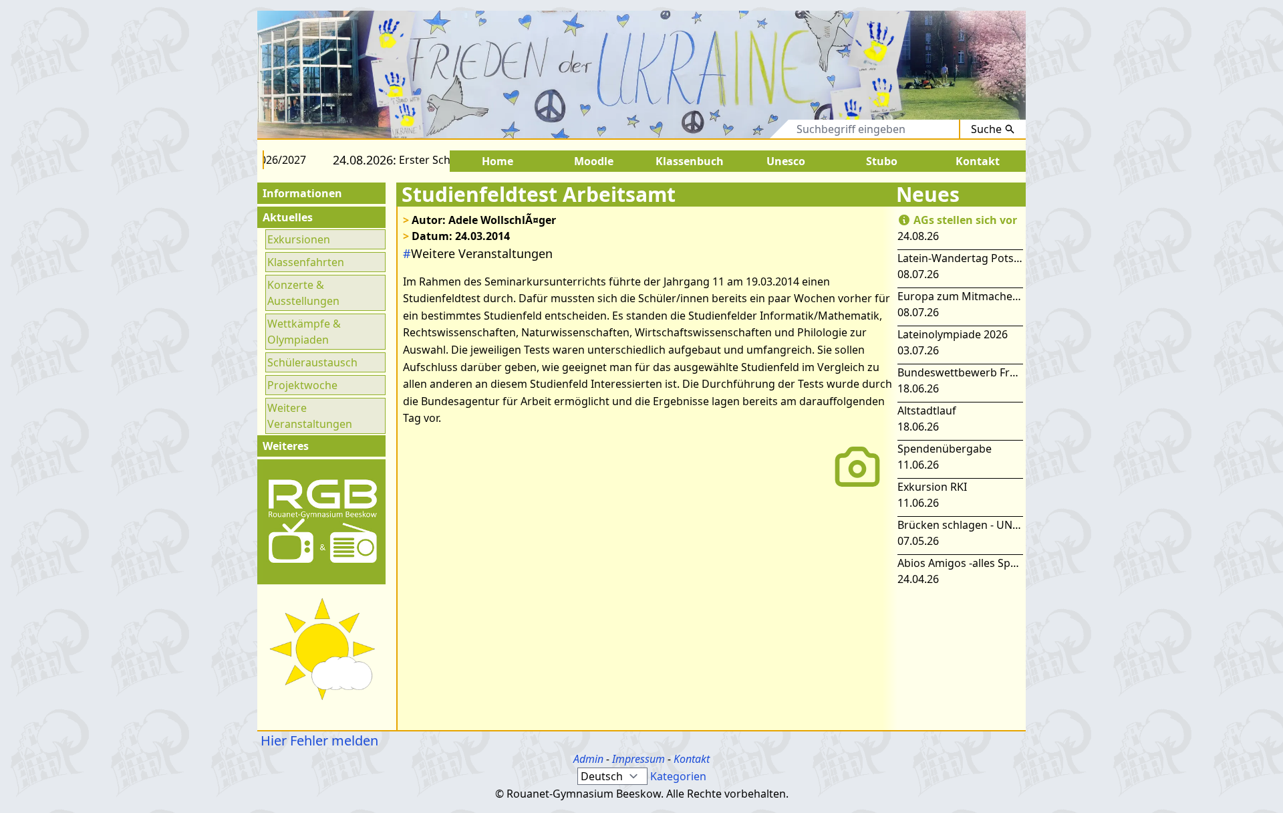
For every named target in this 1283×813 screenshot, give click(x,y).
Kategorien (678, 776)
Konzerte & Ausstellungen (303, 292)
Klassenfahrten (305, 262)
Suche (986, 129)
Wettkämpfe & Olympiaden (304, 331)
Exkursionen (298, 239)
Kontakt (692, 758)
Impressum (638, 758)
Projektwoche (302, 385)
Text (766, 129)
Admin (588, 758)
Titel (723, 129)
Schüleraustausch (312, 362)
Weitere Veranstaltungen (309, 415)
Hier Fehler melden (317, 740)
